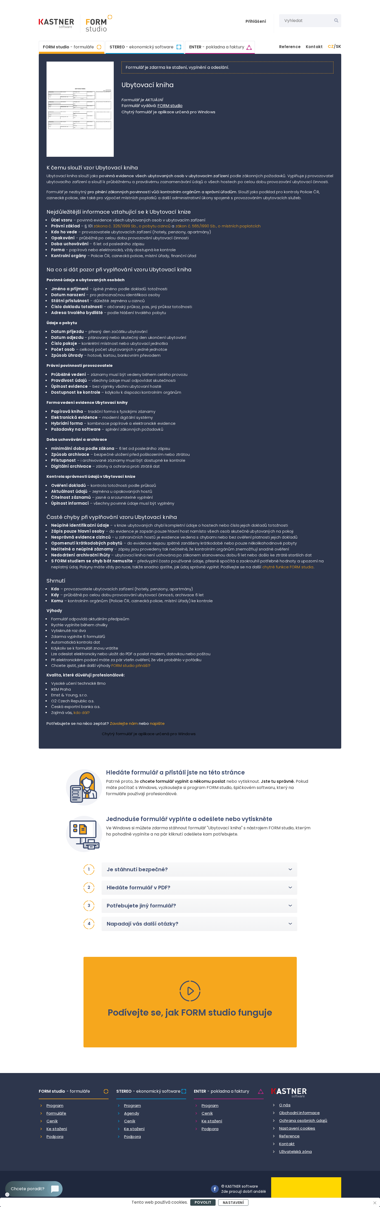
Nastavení (233, 1202)
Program (55, 1105)
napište (157, 723)
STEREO (141, 47)
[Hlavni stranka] (57, 24)
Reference (290, 46)
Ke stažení (57, 1128)
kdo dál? (82, 712)
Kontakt (314, 46)
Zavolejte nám (124, 723)
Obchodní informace (299, 1112)
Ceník (52, 1121)
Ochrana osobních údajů (303, 1120)
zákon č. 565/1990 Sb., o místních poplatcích (218, 226)
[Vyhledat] (336, 20)
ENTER (216, 47)
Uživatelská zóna (295, 1151)
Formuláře (56, 1113)
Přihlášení (256, 21)
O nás (285, 1105)
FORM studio (68, 47)
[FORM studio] (96, 23)
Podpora (55, 1136)
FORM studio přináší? (130, 665)
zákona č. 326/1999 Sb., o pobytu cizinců (132, 226)
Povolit (203, 1202)
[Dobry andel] (306, 1188)
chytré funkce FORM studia (288, 567)
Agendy (131, 1113)
